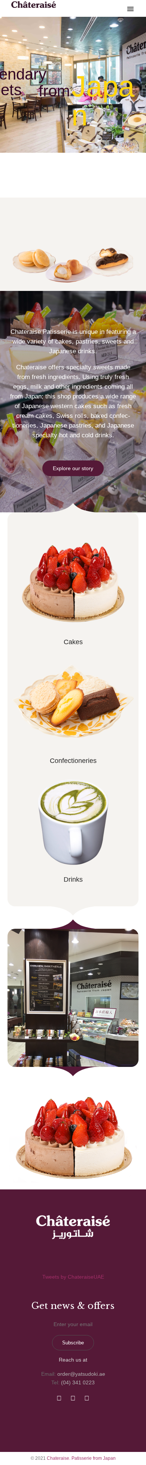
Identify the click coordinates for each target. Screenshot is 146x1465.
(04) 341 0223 (78, 1382)
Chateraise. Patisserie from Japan (81, 1458)
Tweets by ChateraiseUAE (73, 1277)
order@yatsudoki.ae (81, 1374)
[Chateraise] (33, 4)
